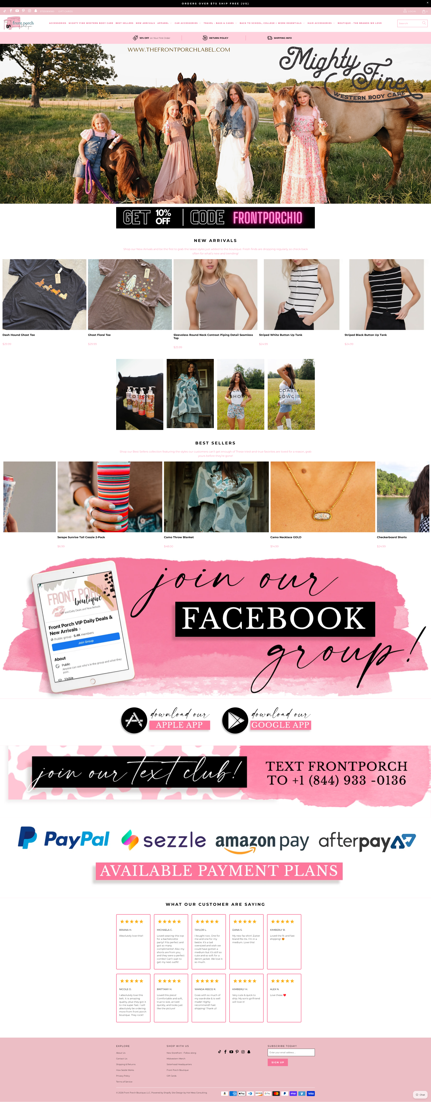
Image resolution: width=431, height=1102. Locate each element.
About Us (120, 1053)
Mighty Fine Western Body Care (91, 23)
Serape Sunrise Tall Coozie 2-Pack (109, 496)
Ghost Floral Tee (130, 294)
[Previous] (12, 304)
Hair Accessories (320, 23)
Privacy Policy (123, 1076)
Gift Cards (65, 11)
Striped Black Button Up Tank (386, 294)
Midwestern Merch (176, 1058)
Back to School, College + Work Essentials (271, 23)
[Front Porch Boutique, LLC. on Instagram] (29, 11)
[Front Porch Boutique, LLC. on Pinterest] (23, 11)
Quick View (215, 301)
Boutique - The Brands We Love (360, 23)
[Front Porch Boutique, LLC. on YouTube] (17, 11)
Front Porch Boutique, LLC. (137, 1092)
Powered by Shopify (161, 1092)
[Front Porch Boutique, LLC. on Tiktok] (4, 11)
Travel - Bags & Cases (219, 23)
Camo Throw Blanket (216, 496)
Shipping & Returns (126, 1064)
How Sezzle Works (125, 1070)
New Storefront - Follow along (181, 1053)
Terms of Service (124, 1081)
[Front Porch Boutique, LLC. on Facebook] (11, 11)
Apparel (163, 23)
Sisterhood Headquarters (179, 1064)
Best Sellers (125, 23)
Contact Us (121, 1058)
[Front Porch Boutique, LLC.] (18, 23)
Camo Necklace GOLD (322, 496)
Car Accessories (187, 23)
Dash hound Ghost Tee (44, 294)
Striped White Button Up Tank (301, 294)
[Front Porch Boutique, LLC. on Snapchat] (36, 11)
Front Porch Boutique (178, 1070)
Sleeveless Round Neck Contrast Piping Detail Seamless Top (215, 294)
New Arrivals (145, 23)
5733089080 (47, 11)
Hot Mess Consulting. (196, 1092)
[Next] (418, 304)
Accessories (57, 23)
